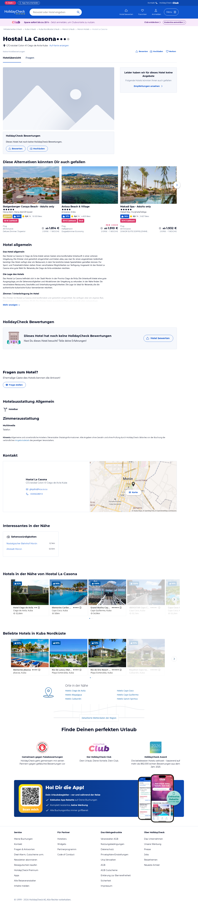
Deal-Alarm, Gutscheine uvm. (29, 854)
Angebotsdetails (22, 440)
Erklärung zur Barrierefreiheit (116, 875)
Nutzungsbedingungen (112, 844)
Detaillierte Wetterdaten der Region (99, 718)
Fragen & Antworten (24, 849)
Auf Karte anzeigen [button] (59, 45)
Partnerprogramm (66, 849)
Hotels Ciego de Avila (75, 690)
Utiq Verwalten (108, 859)
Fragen (30, 57)
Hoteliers (62, 839)
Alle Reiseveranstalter (25, 880)
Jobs (146, 854)
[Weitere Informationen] (43, 228)
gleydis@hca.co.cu (38, 489)
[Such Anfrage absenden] (78, 12)
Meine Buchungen (23, 839)
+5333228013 (36, 493)
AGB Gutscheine (109, 870)
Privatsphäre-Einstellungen (114, 854)
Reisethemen (150, 859)
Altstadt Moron (14, 549)
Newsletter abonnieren (25, 859)
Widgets (61, 844)
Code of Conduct (66, 854)
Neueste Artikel (152, 865)
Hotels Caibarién (73, 698)
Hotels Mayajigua (73, 694)
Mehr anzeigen (10, 304)
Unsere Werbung (152, 844)
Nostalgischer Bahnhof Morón (22, 543)
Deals (9, 3)
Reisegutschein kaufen (25, 865)
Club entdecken (151, 22)
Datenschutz (107, 849)
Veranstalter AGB (109, 839)
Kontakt (151, 3)
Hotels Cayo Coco (125, 690)
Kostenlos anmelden (173, 22)
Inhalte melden (21, 886)
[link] (126, 12)
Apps (16, 875)
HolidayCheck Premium (26, 870)
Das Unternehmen (153, 839)
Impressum (106, 886)
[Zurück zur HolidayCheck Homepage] (15, 12)
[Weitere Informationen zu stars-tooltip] (68, 39)
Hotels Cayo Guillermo (127, 694)
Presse (147, 849)
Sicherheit (106, 880)
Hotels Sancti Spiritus (127, 698)
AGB (103, 865)
